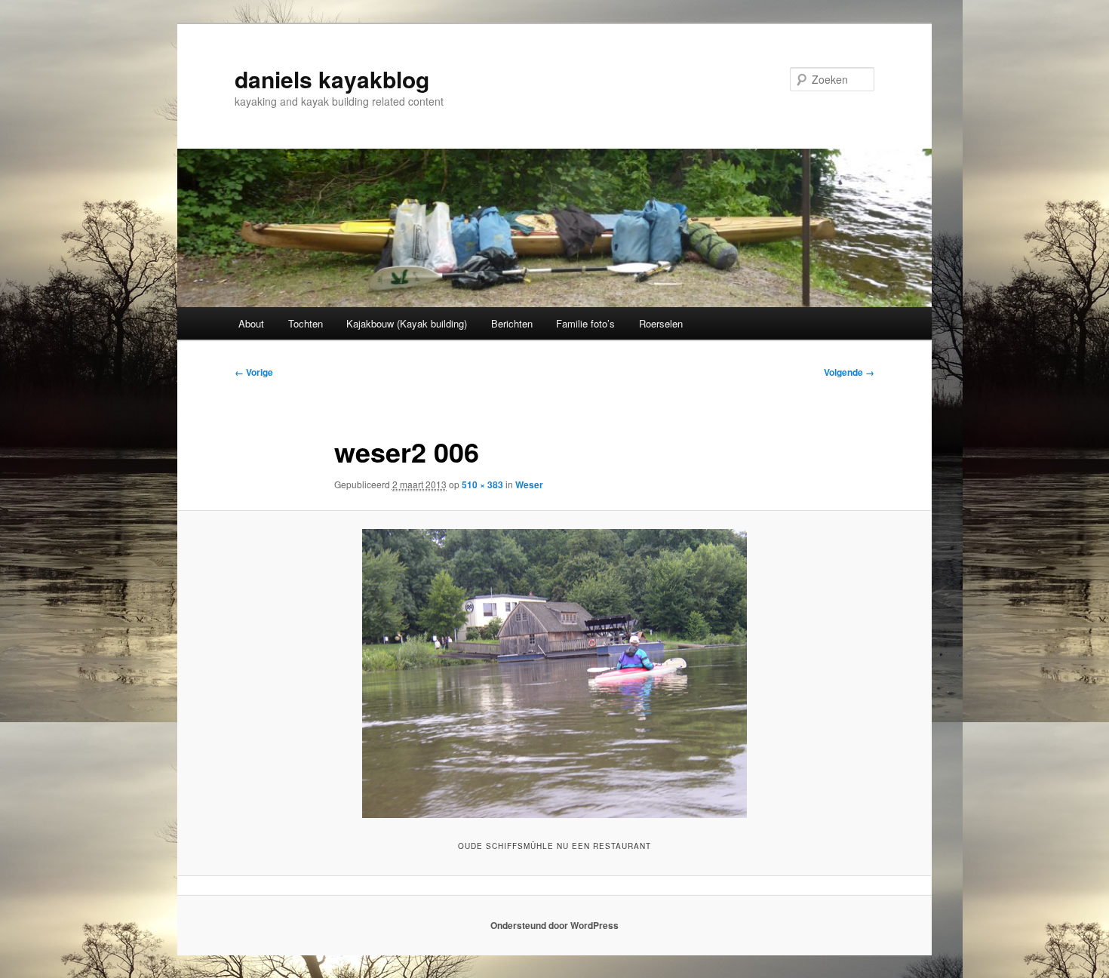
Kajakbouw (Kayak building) (406, 323)
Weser (529, 484)
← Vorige (254, 372)
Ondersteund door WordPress (554, 925)
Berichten (512, 323)
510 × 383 (482, 484)
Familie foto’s (585, 323)
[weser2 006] (554, 673)
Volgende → (849, 372)
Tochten (305, 323)
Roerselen (661, 323)
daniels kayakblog (332, 79)
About (251, 323)
